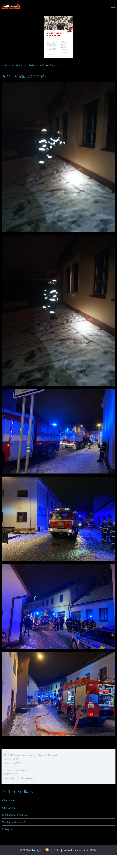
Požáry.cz (7, 829)
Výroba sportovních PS (14, 822)
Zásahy (31, 65)
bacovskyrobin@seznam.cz (20, 778)
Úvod (4, 65)
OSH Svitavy (8, 807)
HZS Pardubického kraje (14, 814)
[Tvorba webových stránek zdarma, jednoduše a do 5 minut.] (47, 849)
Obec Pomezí (9, 800)
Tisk (56, 850)
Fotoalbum (17, 65)
